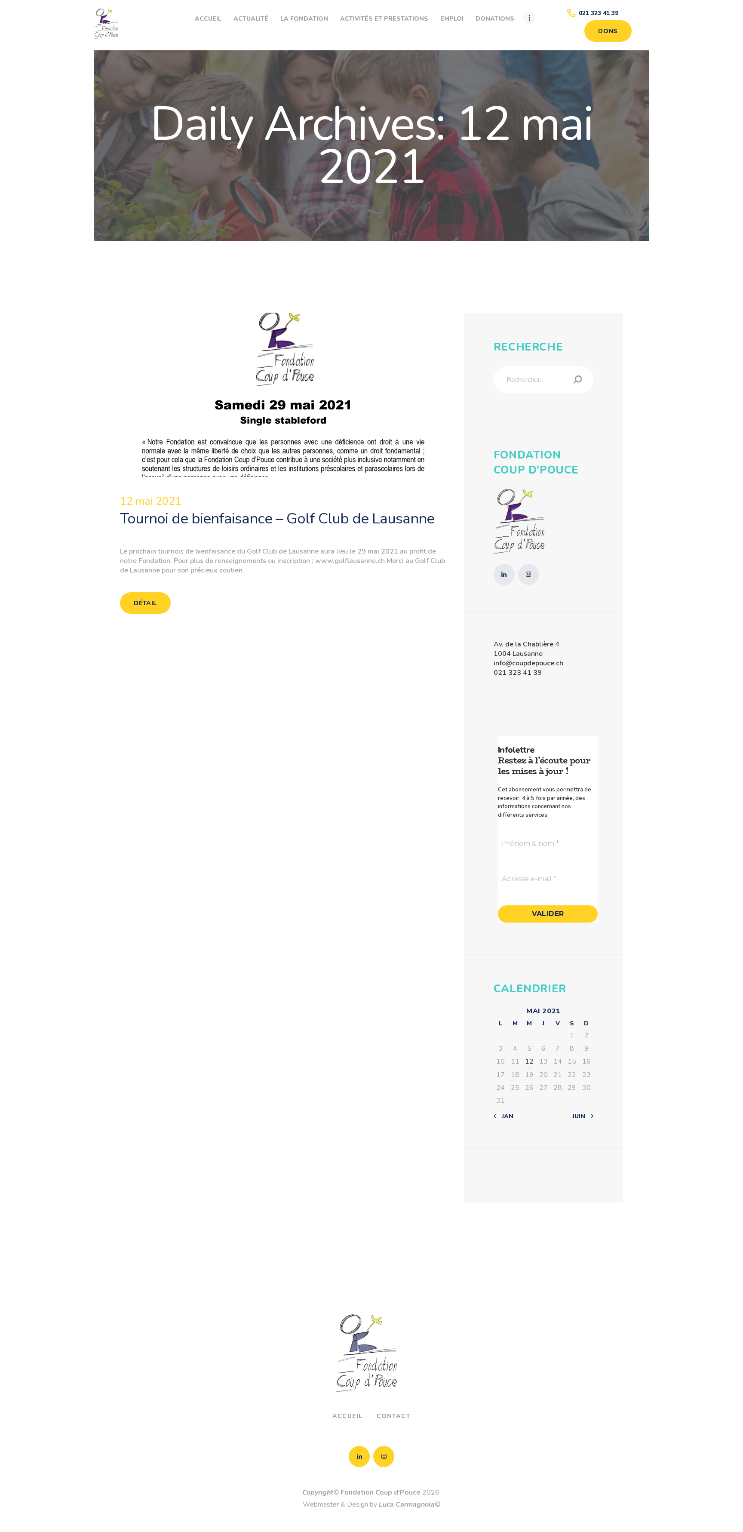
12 (529, 1061)
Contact (394, 1416)
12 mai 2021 (150, 501)
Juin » (581, 1116)
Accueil (347, 1416)
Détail (145, 603)
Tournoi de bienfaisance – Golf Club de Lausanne (277, 518)
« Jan (505, 1116)
